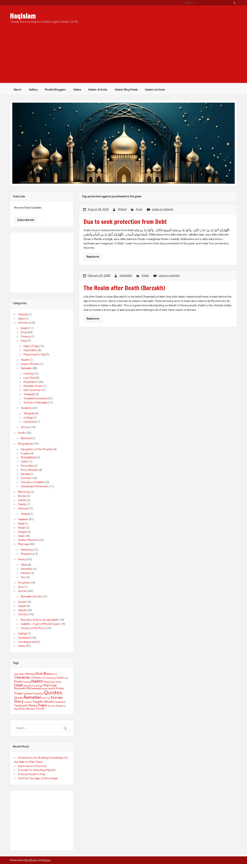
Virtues (25, 427)
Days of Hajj (31, 346)
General (23, 508)
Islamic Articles (97, 89)
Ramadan (26, 368)
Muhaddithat (28, 457)
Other (24, 461)
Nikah (44, 688)
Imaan (21, 527)
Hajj (23, 340)
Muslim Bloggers (55, 89)
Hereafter (27, 569)
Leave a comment (162, 209)
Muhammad (34, 688)
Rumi (44, 698)
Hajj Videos (31, 350)
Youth (40, 708)
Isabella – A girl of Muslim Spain (40, 624)
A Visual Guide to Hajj (31, 774)
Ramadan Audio (33, 386)
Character (22, 677)
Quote (22, 591)
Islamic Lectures (155, 89)
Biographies (25, 443)
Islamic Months (30, 364)
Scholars (26, 478)
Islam (21, 536)
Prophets (24, 582)
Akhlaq (29, 674)
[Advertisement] (123, 57)
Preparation (31, 382)
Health (25, 359)
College (28, 417)
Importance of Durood (32, 766)
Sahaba (25, 474)
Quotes (53, 692)
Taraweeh (29, 394)
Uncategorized (27, 642)
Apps (21, 318)
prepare (28, 693)
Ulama (77, 89)
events (22, 500)
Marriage (23, 544)
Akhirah (23, 314)
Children (36, 677)
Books (22, 496)
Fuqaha (25, 453)
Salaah (22, 606)
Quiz (21, 586)
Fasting (28, 373)
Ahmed (122, 209)
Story (19, 701)
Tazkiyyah (20, 705)
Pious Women (29, 470)
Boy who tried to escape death (40, 619)
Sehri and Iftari (33, 390)
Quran (22, 602)
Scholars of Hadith (32, 482)
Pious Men (27, 465)
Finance (26, 336)
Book (54, 674)
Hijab (21, 523)
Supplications (43, 701)
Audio (22, 432)
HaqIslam (23, 16)
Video (21, 646)
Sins (23, 577)
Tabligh (22, 633)
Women (30, 708)
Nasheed (26, 438)
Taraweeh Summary (35, 398)
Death (145, 275)
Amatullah (125, 275)
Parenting (27, 549)
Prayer (19, 693)
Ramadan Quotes (31, 596)
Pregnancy (27, 553)
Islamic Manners (28, 540)
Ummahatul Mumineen (34, 486)
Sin (48, 698)
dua (66, 678)
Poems (60, 688)
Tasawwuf (24, 637)
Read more (92, 256)
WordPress (30, 860)
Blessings (24, 491)
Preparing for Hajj (35, 354)
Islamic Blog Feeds (126, 89)
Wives (21, 708)
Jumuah (27, 685)
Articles (23, 322)
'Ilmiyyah (29, 413)
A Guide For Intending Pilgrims (37, 770)
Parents (25, 573)
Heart (52, 682)
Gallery (33, 89)
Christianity (49, 677)
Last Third (30, 377)
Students (26, 408)
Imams (59, 682)
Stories (22, 614)
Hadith (37, 681)
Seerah (22, 610)
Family (22, 504)
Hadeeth (23, 519)
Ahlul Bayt (19, 674)
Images (22, 531)
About (17, 89)
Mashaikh (20, 688)
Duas (139, 209)
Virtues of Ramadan (36, 402)
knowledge (37, 685)
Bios (47, 673)
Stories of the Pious (33, 628)
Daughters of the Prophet (37, 449)
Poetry (22, 559)
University (30, 421)
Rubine (46, 860)
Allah (24, 564)
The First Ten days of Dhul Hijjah (38, 778)
